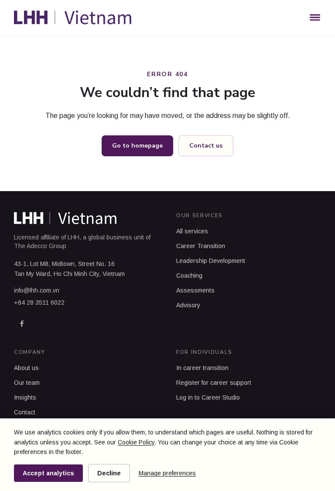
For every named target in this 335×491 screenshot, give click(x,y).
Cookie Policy (136, 442)
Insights (25, 397)
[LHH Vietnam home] (72, 17)
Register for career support (213, 382)
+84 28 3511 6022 (39, 302)
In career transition (202, 367)
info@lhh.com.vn (36, 290)
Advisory (188, 305)
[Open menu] (315, 17)
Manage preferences (167, 473)
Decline (109, 473)
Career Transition (200, 245)
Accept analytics (48, 473)
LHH (73, 237)
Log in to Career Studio (208, 397)
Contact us (205, 145)
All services (192, 231)
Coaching (189, 275)
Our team (27, 382)
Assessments (195, 290)
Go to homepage (137, 145)
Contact (24, 412)
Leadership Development (210, 260)
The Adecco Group (40, 245)
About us (26, 367)
